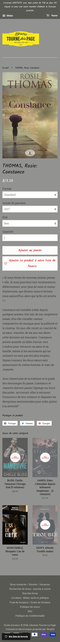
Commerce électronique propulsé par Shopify (30, 629)
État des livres (30, 593)
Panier (54, 16)
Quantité (7, 231)
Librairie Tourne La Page (42, 625)
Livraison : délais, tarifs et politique (30, 597)
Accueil (5, 68)
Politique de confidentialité (30, 615)
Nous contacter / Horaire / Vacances (30, 584)
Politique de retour (30, 606)
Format (7, 188)
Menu (9, 15)
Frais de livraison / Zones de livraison (30, 602)
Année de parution (14, 203)
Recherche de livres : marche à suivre (30, 588)
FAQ (30, 611)
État (5, 217)
